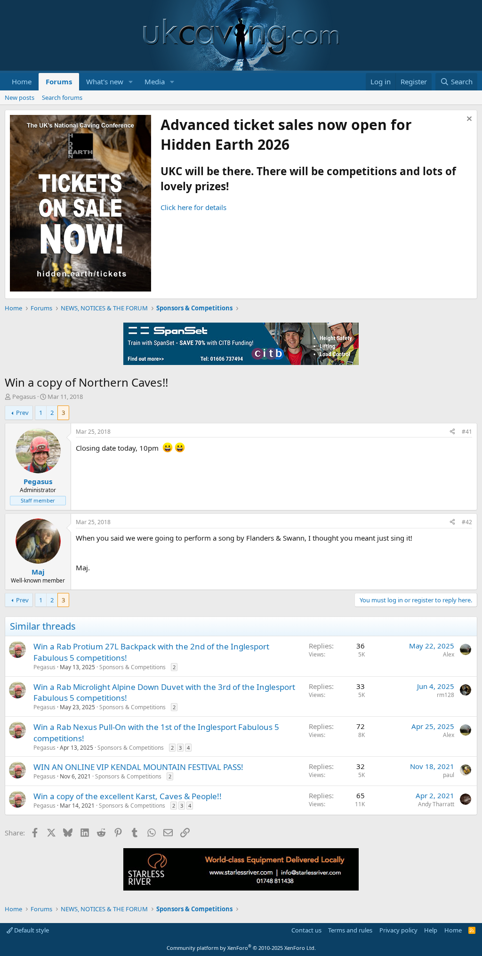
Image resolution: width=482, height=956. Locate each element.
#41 (467, 432)
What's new (104, 81)
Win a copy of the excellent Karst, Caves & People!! (127, 796)
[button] (130, 81)
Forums (59, 81)
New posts (19, 97)
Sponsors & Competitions (132, 667)
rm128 (445, 695)
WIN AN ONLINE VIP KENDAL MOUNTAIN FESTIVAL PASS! (138, 767)
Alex (448, 654)
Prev (22, 412)
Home (22, 81)
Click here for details (193, 207)
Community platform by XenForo (241, 947)
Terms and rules (350, 930)
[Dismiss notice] (468, 120)
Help (430, 930)
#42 (467, 522)
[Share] (452, 432)
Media (155, 81)
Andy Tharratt (436, 804)
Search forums (62, 97)
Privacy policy (398, 930)
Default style (31, 930)
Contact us (306, 930)
